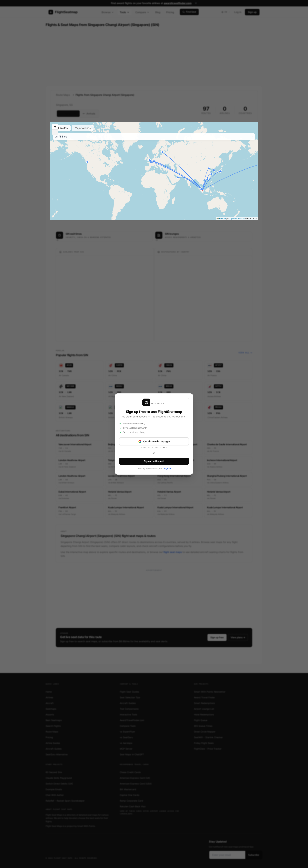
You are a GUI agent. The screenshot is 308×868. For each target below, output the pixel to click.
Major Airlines (83, 127)
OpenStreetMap (237, 218)
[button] (55, 126)
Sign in (167, 468)
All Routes (62, 127)
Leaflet (222, 218)
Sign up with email (154, 461)
